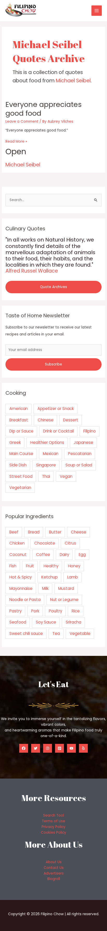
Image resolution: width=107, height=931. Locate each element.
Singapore (46, 465)
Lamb (72, 577)
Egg (82, 554)
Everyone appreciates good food (43, 108)
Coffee (43, 554)
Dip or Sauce (21, 431)
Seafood (17, 622)
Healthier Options (47, 442)
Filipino (89, 431)
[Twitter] (35, 748)
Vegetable (80, 633)
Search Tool (53, 815)
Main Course (21, 453)
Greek (15, 442)
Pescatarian (79, 453)
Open (15, 151)
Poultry (55, 611)
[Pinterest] (59, 748)
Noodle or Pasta (25, 599)
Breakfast (18, 420)
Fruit (30, 566)
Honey (74, 566)
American (18, 408)
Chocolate (44, 543)
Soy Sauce (46, 622)
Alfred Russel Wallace (31, 270)
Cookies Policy (53, 832)
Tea (56, 633)
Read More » (16, 141)
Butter (55, 532)
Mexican (50, 453)
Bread (33, 532)
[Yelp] (83, 748)
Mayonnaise (20, 588)
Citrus (70, 543)
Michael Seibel (73, 80)
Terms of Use (53, 821)
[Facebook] (23, 748)
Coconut (17, 554)
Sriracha (73, 622)
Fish (12, 566)
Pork (35, 611)
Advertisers (54, 873)
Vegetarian (20, 487)
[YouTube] (71, 748)
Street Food (20, 476)
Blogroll (53, 878)
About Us (54, 862)
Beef (13, 532)
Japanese (83, 442)
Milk (45, 588)
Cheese (78, 532)
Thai (46, 476)
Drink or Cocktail (58, 431)
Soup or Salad (78, 465)
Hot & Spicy (20, 577)
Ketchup (49, 577)
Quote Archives (53, 286)
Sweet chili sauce (26, 633)
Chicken (17, 543)
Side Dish (17, 465)
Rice (76, 611)
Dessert (70, 420)
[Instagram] (47, 748)
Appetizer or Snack (55, 408)
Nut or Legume (64, 599)
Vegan (66, 476)
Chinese (46, 420)
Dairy (64, 554)
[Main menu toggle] (96, 10)
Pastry (15, 611)
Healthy (51, 566)
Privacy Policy (53, 826)
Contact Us (54, 867)
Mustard (66, 588)
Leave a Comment (21, 121)
